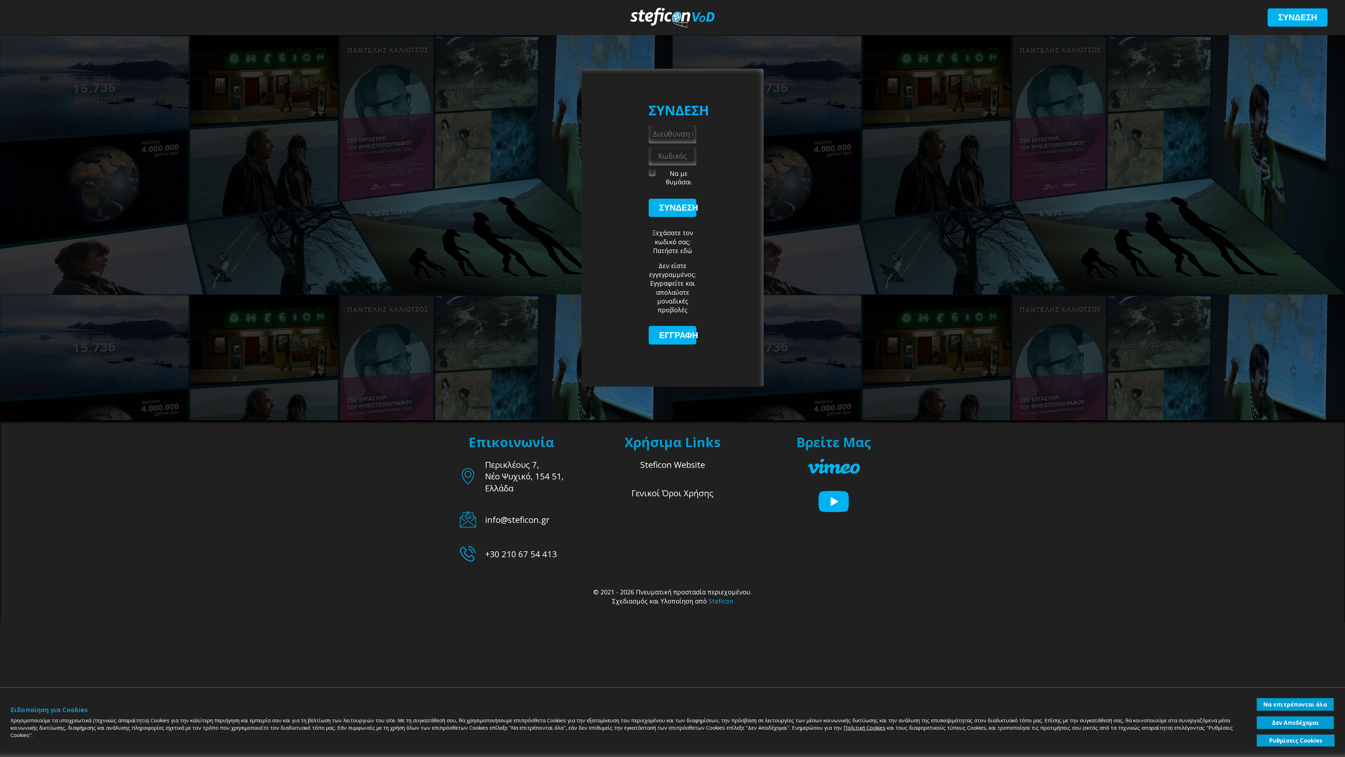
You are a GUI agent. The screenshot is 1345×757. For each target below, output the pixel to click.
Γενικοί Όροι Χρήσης (672, 493)
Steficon (721, 601)
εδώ (686, 250)
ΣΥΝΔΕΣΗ (1297, 17)
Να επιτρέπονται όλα (1295, 704)
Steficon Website (672, 464)
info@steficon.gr (517, 519)
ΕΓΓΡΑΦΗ (678, 335)
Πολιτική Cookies (864, 727)
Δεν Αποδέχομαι (1295, 723)
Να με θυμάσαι (678, 177)
